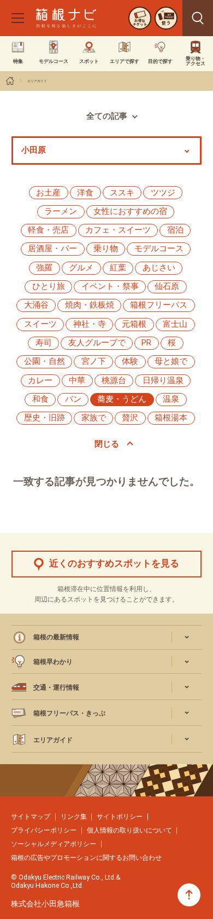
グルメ (81, 268)
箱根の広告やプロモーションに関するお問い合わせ (86, 857)
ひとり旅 (48, 286)
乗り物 (105, 248)
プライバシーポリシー (43, 830)
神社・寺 (89, 324)
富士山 (175, 324)
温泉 (171, 399)
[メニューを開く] (17, 18)
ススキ (122, 193)
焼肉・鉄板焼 (89, 305)
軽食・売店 (48, 230)
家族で (93, 418)
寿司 (44, 343)
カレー (40, 380)
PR (146, 343)
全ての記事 (106, 116)
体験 (130, 361)
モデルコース (159, 248)
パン (73, 399)
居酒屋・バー (52, 248)
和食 (40, 399)
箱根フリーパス (158, 305)
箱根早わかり (53, 661)
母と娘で (171, 361)
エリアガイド (37, 81)
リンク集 (74, 816)
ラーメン (60, 211)
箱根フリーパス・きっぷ (69, 713)
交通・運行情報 (56, 687)
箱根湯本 (171, 418)
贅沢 (130, 418)
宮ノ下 (93, 361)
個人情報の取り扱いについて (129, 830)
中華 (77, 380)
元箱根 (134, 324)
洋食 (85, 193)
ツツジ (163, 193)
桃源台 (114, 380)
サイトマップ (30, 816)
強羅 (44, 268)
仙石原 (167, 286)
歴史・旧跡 (44, 418)
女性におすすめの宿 (130, 211)
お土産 (48, 193)
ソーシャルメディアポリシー (53, 844)
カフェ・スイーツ (118, 230)
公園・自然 (44, 361)
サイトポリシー (120, 816)
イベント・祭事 (110, 286)
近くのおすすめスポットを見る (114, 563)
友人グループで (97, 343)
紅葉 (118, 268)
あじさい (159, 268)
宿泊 (175, 230)
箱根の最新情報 (56, 637)
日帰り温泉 (163, 380)
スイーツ (40, 324)
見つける (197, 18)
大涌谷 (36, 305)
